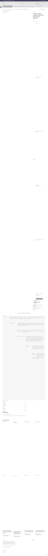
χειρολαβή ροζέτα (38, 308)
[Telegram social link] (39, 0)
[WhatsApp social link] (38, 0)
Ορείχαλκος (34, 308)
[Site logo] (4, 3)
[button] (6, 535)
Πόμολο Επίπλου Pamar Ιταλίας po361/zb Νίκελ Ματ (40, 531)
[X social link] (35, 310)
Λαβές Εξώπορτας (13, 9)
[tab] (19, 313)
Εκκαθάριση (37, 295)
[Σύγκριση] (4, 529)
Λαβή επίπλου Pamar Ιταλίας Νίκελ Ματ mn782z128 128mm (17, 532)
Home (3, 9)
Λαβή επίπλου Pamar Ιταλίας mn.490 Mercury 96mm (7, 531)
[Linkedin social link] (36, 310)
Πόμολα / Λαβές (9, 9)
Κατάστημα (6, 9)
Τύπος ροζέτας (34, 159)
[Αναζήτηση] (29, 3)
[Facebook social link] (36, 0)
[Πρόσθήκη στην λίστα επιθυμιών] (6, 529)
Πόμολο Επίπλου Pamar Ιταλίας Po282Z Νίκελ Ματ (29, 531)
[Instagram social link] (37, 0)
